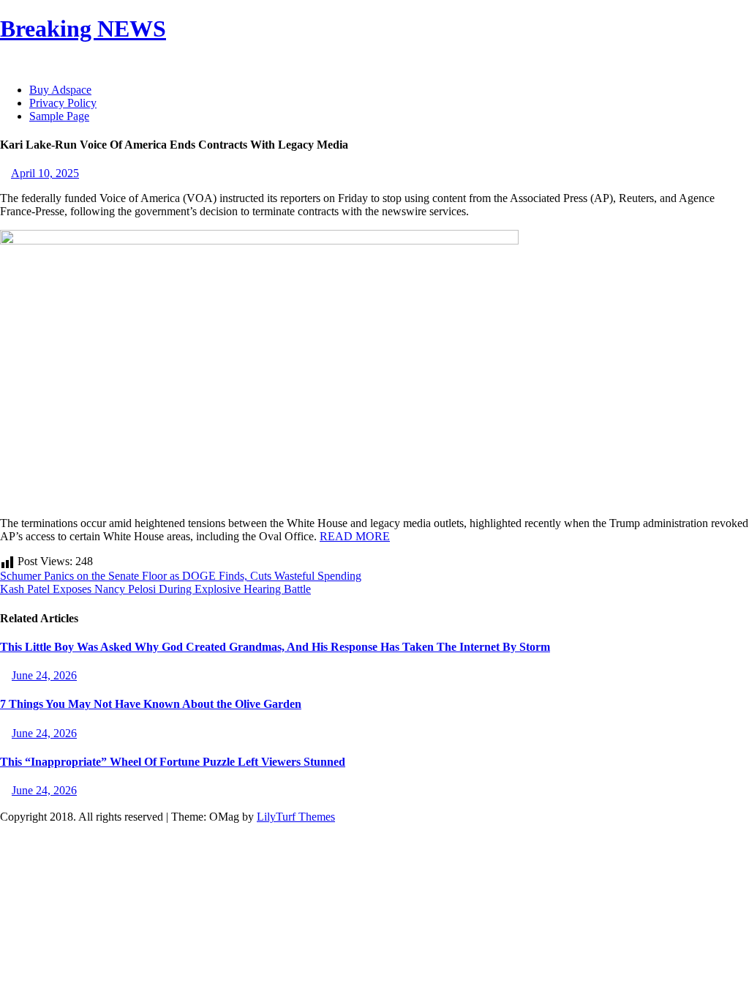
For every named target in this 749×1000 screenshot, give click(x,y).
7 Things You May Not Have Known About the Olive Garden (150, 704)
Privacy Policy (63, 103)
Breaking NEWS (83, 28)
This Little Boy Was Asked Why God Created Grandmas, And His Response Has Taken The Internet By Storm (275, 647)
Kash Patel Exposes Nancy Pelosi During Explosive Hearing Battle (155, 589)
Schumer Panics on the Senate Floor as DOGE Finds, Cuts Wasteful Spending (180, 576)
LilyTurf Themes (296, 816)
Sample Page (59, 116)
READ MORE (355, 536)
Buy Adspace (60, 89)
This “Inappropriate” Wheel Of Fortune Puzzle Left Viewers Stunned (172, 761)
